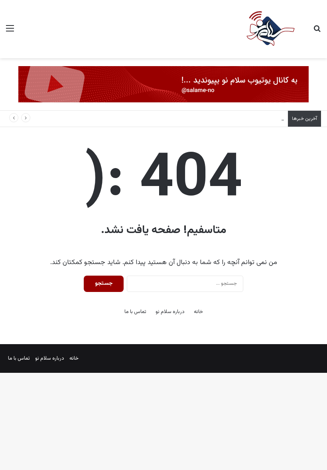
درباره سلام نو (170, 312)
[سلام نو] (270, 29)
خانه (198, 312)
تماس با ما (135, 312)
